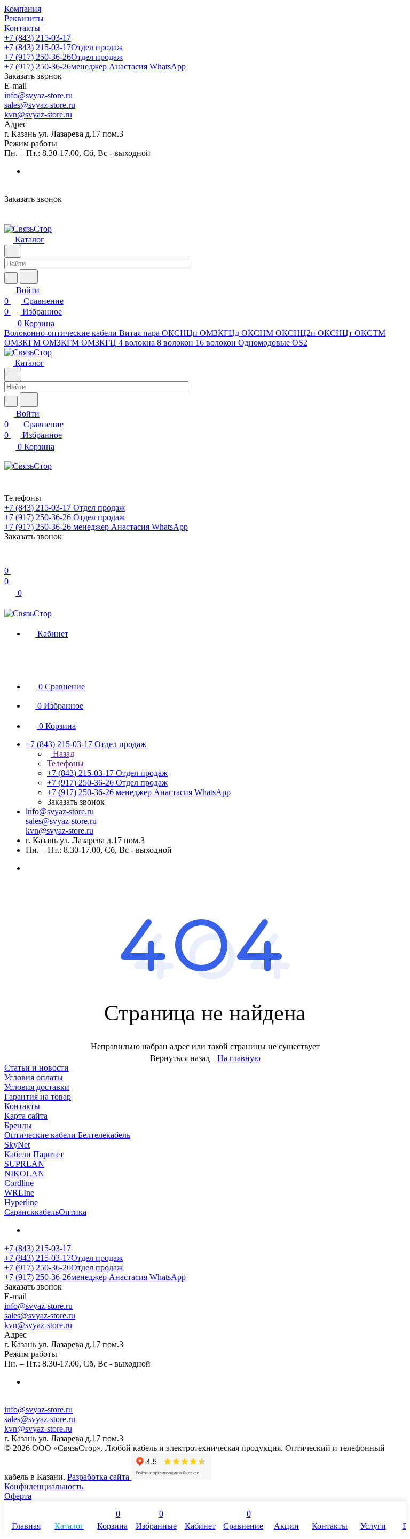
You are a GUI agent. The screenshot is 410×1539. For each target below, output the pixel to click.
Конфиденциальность (43, 1486)
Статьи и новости (36, 1067)
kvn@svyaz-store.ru (38, 114)
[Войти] (9, 559)
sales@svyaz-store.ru (39, 104)
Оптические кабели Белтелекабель (67, 1135)
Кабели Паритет (34, 1154)
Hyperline (21, 1202)
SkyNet (17, 1144)
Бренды (18, 1125)
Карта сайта (26, 1115)
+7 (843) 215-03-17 (37, 37)
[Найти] (29, 276)
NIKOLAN (24, 1173)
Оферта (17, 1496)
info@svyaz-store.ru (38, 95)
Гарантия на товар (37, 1096)
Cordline (19, 1183)
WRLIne (19, 1192)
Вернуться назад (180, 1058)
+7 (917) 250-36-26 (63, 56)
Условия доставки (36, 1087)
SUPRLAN (24, 1163)
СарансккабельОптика (45, 1211)
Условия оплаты (33, 1077)
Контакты (22, 1106)
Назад (62, 753)
